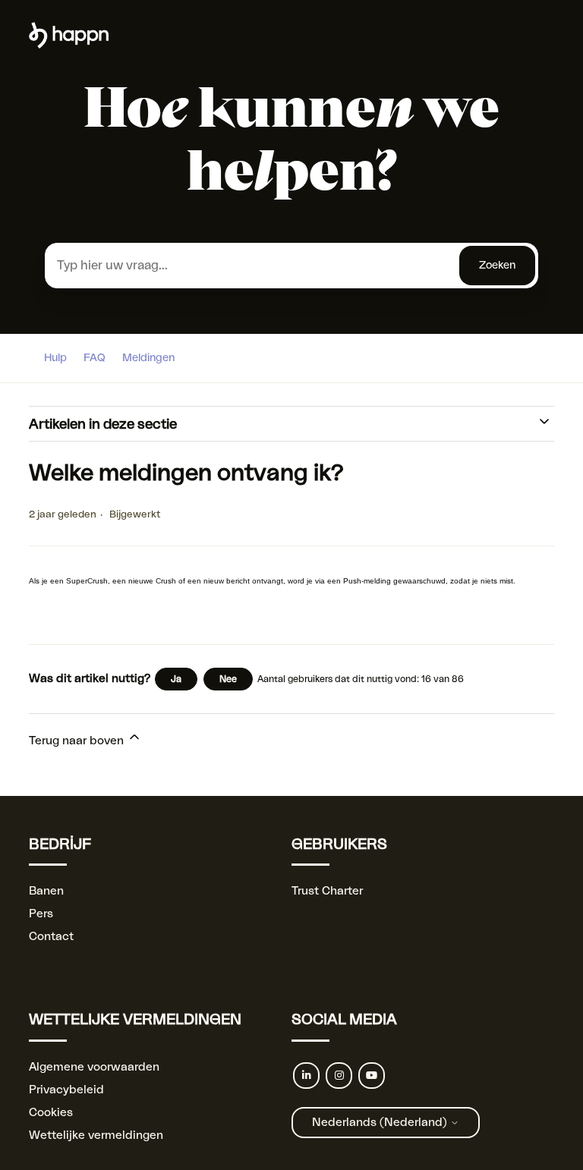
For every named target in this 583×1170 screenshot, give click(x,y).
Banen (46, 891)
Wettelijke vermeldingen (96, 1135)
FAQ (95, 358)
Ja (176, 679)
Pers (41, 914)
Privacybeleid (66, 1090)
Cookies (51, 1112)
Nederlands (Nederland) (381, 1122)
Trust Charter (327, 891)
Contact (51, 936)
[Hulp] (69, 45)
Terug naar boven (78, 741)
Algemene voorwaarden (94, 1067)
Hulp (55, 358)
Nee (228, 679)
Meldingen (148, 358)
